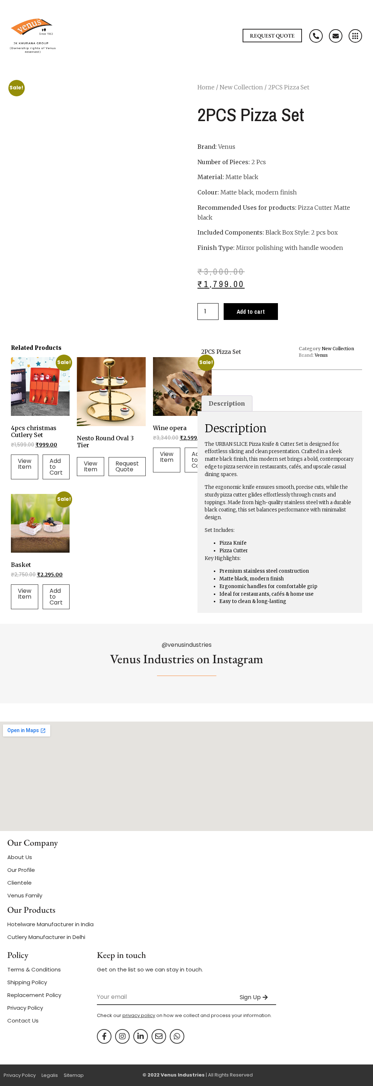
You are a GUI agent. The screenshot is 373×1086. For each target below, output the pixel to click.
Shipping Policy (27, 982)
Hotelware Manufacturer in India (50, 924)
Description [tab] (227, 403)
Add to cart (251, 312)
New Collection (241, 87)
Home (206, 87)
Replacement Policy (34, 995)
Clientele (19, 882)
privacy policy (138, 1015)
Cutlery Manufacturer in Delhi (46, 937)
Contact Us (23, 1020)
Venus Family (24, 895)
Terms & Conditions (34, 969)
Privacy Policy (25, 1008)
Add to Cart (56, 467)
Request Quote (127, 466)
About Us (19, 857)
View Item (24, 464)
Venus (321, 355)
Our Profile (21, 870)
